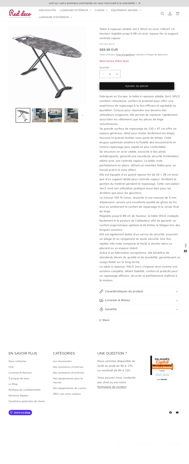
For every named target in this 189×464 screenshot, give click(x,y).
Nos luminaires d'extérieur (68, 372)
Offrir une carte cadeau (67, 393)
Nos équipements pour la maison (68, 380)
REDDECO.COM (31, 454)
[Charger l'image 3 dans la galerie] (55, 115)
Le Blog (13, 383)
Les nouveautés (62, 361)
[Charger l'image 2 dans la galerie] (39, 115)
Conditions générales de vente (165, 454)
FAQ (11, 366)
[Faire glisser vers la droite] (82, 115)
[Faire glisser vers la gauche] (12, 115)
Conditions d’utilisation (113, 454)
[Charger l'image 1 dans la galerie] (23, 115)
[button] (75, 10)
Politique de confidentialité (25, 389)
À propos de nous (19, 378)
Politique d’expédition (137, 454)
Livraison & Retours (20, 372)
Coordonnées (174, 457)
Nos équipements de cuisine (69, 388)
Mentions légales (19, 395)
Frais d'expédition (125, 54)
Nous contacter (18, 361)
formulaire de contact (111, 387)
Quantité (104, 67)
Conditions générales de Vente (27, 401)
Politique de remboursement (55, 454)
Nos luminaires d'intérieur (68, 366)
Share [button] (105, 320)
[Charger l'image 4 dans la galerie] (71, 115)
